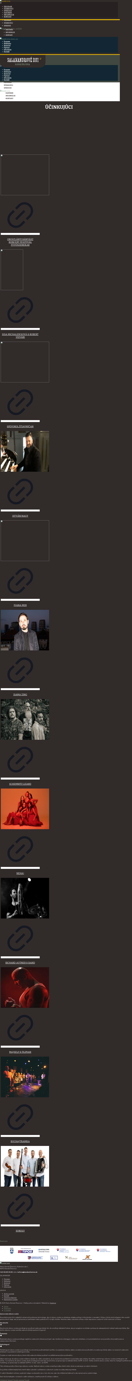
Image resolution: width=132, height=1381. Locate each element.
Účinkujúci (7, 1281)
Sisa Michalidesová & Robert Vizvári (20, 336)
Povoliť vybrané (18, 1380)
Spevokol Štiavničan (20, 426)
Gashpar (53, 1303)
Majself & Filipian (20, 1052)
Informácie (7, 1287)
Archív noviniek (9, 1294)
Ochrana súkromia (10, 1298)
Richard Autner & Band (20, 962)
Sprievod (7, 1283)
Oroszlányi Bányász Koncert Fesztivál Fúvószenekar (20, 242)
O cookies (7, 1310)
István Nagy (20, 516)
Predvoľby (7, 1308)
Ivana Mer (20, 605)
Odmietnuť (3, 1380)
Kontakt (6, 1296)
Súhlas (6, 1306)
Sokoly (20, 1230)
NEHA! (20, 873)
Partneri (6, 1285)
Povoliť (27, 1380)
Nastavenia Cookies (11, 1299)
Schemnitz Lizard (20, 784)
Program (7, 1279)
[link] (20, 195)
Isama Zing (20, 694)
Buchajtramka (20, 1141)
